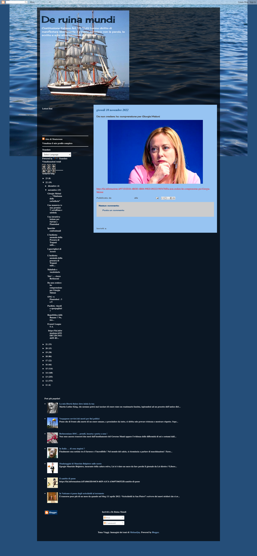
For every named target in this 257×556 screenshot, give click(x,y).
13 (47, 376)
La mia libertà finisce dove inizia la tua (76, 403)
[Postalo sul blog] (165, 198)
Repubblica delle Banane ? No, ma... (54, 317)
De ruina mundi (78, 19)
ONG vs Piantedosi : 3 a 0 (54, 299)
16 (47, 364)
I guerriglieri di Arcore (54, 250)
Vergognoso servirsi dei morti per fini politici (79, 418)
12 (47, 380)
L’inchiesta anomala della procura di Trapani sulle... (54, 260)
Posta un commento (113, 210)
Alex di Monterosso (53, 139)
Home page (155, 222)
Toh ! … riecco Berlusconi (54, 277)
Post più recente (108, 222)
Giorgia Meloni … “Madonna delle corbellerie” (54, 197)
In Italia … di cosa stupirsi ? (72, 448)
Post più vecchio (202, 222)
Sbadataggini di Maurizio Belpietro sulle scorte (80, 463)
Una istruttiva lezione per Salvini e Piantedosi (53, 220)
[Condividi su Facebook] (171, 198)
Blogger (155, 532)
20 (47, 348)
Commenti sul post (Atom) (121, 228)
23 (47, 178)
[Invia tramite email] (162, 198)
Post (108, 517)
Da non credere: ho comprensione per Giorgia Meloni (54, 287)
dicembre (52, 185)
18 (47, 356)
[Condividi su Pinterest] (173, 198)
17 (47, 360)
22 (47, 182)
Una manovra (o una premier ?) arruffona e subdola (54, 209)
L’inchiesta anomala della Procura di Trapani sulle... (54, 239)
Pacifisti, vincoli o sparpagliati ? (54, 308)
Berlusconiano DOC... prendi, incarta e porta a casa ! (83, 433)
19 (47, 352)
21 (47, 344)
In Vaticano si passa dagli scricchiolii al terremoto (81, 493)
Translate (63, 158)
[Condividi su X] (168, 198)
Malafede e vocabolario (53, 271)
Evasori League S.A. (54, 325)
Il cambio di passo (67, 478)
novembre (52, 189)
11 (47, 384)
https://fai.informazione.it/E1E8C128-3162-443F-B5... (54, 334)
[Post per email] (157, 198)
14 (47, 372)
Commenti (111, 523)
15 (47, 368)
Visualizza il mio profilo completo (57, 143)
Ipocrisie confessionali (54, 229)
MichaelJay (135, 532)
